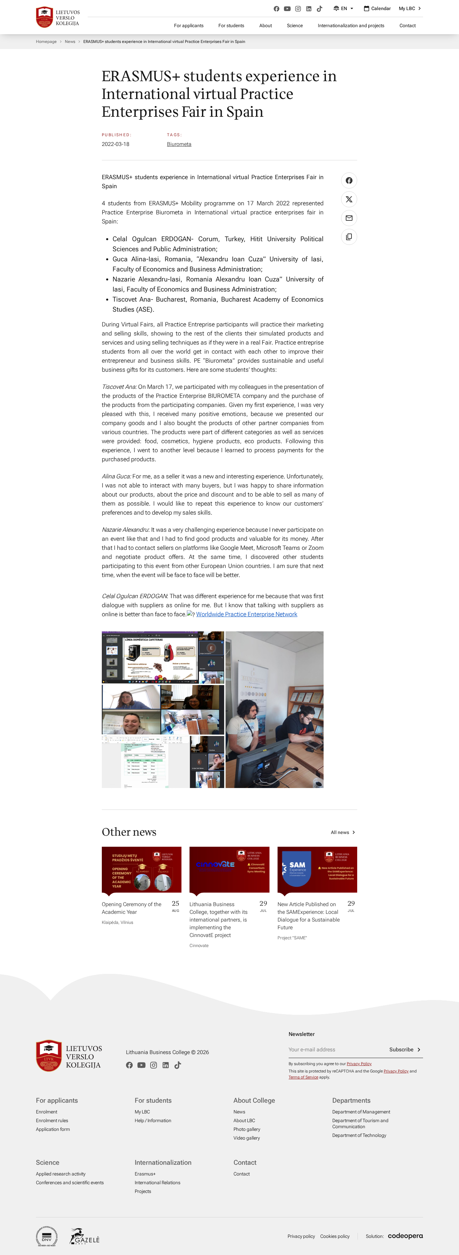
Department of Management (361, 1111)
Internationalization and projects (351, 25)
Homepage (46, 41)
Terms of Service (303, 1077)
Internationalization (163, 1162)
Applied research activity (60, 1173)
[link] (246, 614)
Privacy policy (301, 1236)
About (265, 25)
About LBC (244, 1120)
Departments (351, 1100)
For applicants (189, 25)
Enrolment (46, 1111)
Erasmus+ (145, 1173)
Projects (143, 1191)
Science (295, 25)
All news (340, 832)
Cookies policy (334, 1236)
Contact (408, 25)
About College (254, 1100)
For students (231, 25)
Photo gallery (247, 1129)
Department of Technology (359, 1135)
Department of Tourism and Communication (360, 1123)
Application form (53, 1129)
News (70, 41)
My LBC (407, 8)
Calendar (381, 8)
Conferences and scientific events (70, 1182)
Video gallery (247, 1138)
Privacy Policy (359, 1063)
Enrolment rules (52, 1120)
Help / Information (153, 1120)
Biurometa (179, 144)
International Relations (157, 1182)
